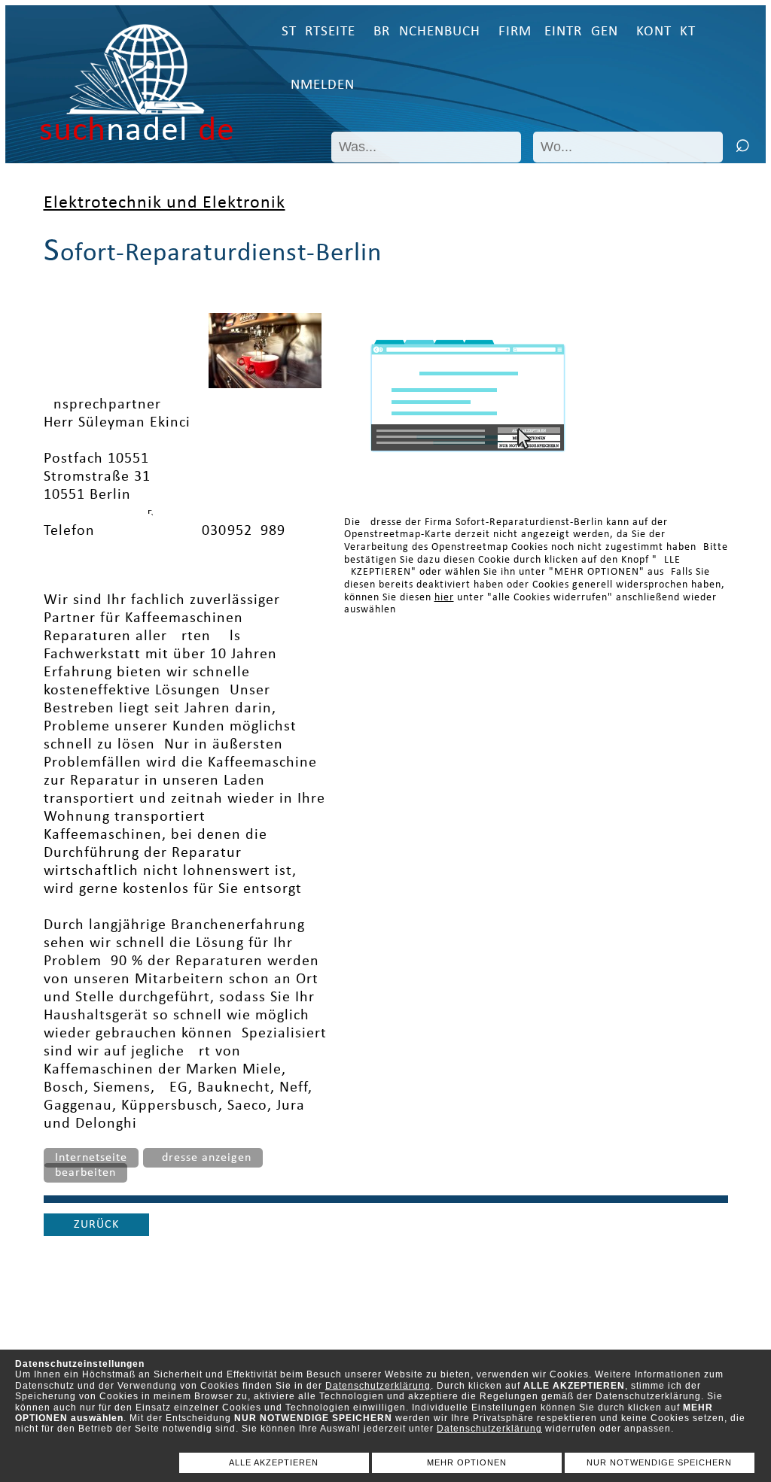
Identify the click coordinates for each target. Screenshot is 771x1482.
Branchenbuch (426, 32)
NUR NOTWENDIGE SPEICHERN (659, 1462)
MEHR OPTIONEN (467, 1462)
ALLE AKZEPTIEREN (273, 1462)
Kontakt (666, 32)
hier (444, 598)
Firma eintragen (558, 32)
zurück (96, 1225)
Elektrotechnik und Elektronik (164, 203)
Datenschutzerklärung (378, 1385)
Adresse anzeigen (202, 1158)
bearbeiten (85, 1173)
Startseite (318, 32)
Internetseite (91, 1158)
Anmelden (318, 85)
